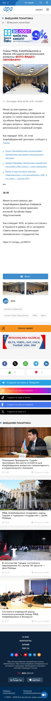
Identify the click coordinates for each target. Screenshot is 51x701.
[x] (21, 655)
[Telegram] (30, 655)
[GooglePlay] (16, 680)
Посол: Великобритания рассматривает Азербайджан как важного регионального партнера (24, 154)
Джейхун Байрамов (13, 309)
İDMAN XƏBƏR (25, 328)
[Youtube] (25, 655)
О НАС (25, 637)
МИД (35, 315)
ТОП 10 (25, 648)
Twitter (6, 143)
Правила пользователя (9, 692)
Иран (43, 315)
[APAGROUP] (25, 673)
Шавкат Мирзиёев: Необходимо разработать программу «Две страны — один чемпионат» (26, 165)
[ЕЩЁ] (47, 10)
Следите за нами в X (16, 412)
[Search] (40, 3)
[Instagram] (16, 655)
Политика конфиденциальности (33, 692)
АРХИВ (25, 644)
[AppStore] (35, 680)
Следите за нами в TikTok (18, 397)
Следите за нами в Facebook (20, 405)
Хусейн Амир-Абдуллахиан (16, 315)
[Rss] (39, 655)
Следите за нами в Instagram (20, 390)
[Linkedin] (34, 655)
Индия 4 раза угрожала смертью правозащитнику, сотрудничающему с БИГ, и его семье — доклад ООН (26, 175)
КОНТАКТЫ (25, 641)
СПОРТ (39, 10)
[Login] (47, 2)
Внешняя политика (18, 22)
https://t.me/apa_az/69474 (16, 242)
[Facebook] (12, 655)
